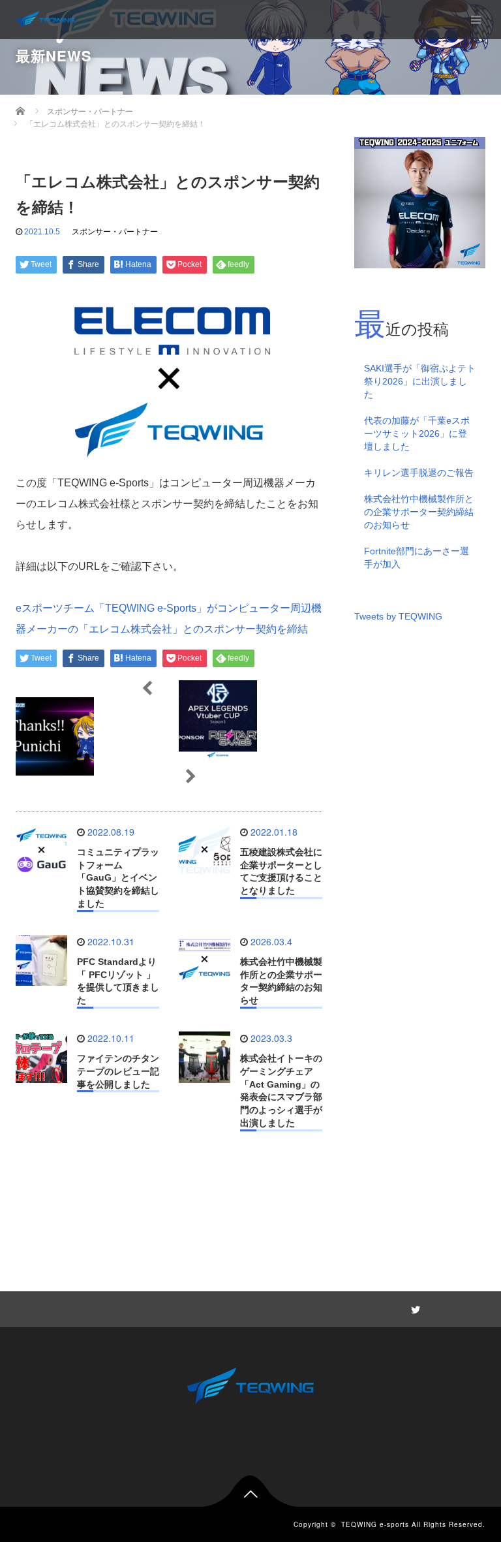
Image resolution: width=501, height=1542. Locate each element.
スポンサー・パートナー (115, 231)
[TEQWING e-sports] (46, 19)
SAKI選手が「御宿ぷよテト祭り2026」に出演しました (420, 381)
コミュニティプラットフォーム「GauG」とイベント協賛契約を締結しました (118, 878)
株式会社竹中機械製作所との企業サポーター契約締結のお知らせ (419, 512)
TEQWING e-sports (375, 1524)
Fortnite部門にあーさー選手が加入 (416, 557)
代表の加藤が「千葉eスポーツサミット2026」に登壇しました (417, 433)
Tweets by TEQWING (398, 616)
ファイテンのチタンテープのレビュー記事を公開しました (118, 1071)
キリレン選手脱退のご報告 (419, 472)
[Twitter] (413, 1307)
